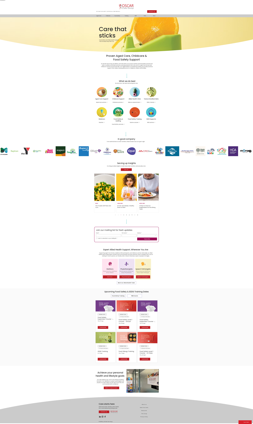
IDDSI (96, 203)
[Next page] (135, 215)
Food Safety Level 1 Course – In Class (146, 352)
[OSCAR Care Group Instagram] (102, 417)
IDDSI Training (103, 351)
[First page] (115, 215)
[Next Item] (250, 151)
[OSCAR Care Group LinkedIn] (100, 417)
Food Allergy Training (126, 351)
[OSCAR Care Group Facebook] (105, 417)
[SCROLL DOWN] (127, 75)
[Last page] (137, 215)
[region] (110, 269)
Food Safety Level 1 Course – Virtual (125, 320)
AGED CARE (142, 203)
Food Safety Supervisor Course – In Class (105, 318)
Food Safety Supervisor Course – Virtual (147, 320)
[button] (110, 276)
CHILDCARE (120, 203)
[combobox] (147, 235)
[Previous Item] (3, 151)
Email (97, 233)
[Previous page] (118, 215)
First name (124, 233)
